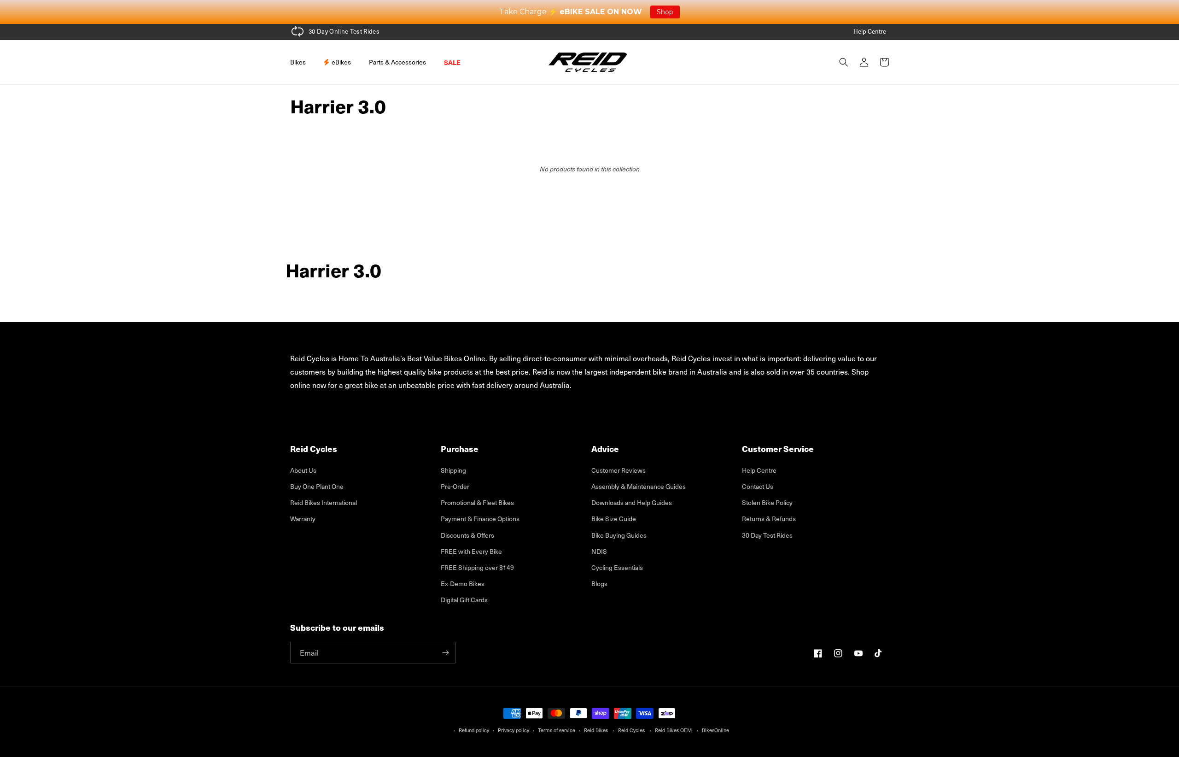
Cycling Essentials (617, 567)
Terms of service (556, 730)
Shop (665, 12)
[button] (301, 62)
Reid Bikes (596, 730)
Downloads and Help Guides (631, 502)
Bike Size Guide (613, 518)
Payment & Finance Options (480, 518)
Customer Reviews (618, 470)
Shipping (453, 470)
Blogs (599, 583)
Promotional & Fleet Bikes (477, 502)
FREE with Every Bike (471, 551)
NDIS (599, 551)
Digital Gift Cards (464, 599)
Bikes (298, 62)
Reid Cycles (631, 730)
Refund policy (474, 730)
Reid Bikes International (323, 502)
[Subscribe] (445, 652)
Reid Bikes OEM (673, 730)
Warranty (302, 518)
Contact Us (757, 486)
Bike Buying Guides (619, 535)
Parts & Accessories (397, 62)
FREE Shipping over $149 (477, 567)
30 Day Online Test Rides (344, 31)
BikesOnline (715, 730)
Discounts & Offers (467, 535)
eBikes (340, 62)
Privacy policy (513, 730)
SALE (452, 62)
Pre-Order (455, 486)
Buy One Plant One (317, 486)
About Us (303, 470)
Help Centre (869, 31)
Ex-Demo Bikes (462, 583)
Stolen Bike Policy (767, 502)
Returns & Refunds (769, 518)
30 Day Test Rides (767, 535)
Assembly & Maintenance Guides (638, 486)
